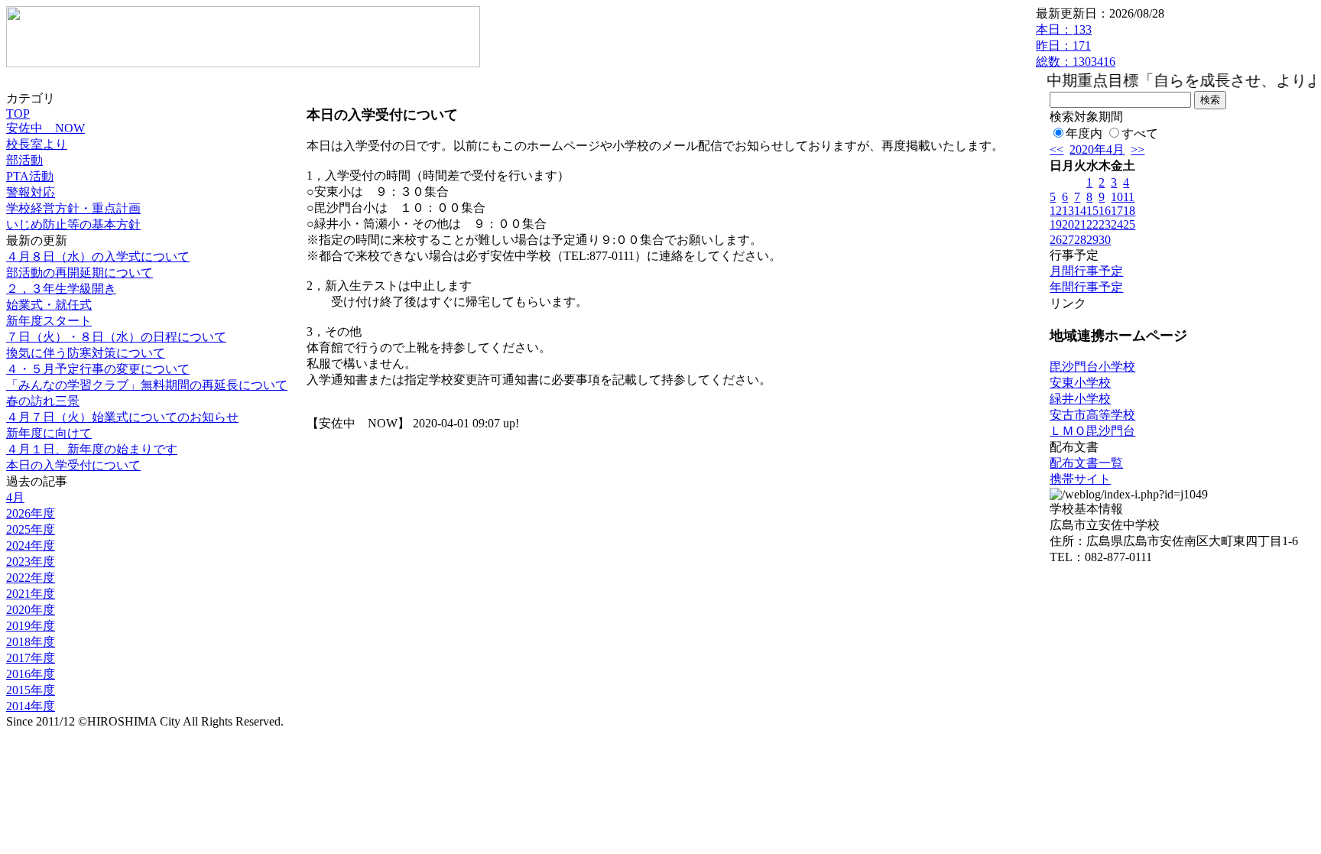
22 (1092, 224)
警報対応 (30, 192)
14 (1080, 210)
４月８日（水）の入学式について (98, 256)
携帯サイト (1080, 478)
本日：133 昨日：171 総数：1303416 (1075, 45)
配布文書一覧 (1086, 462)
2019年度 (30, 625)
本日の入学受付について (73, 465)
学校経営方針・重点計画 (73, 208)
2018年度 (30, 641)
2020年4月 (1097, 149)
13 (1068, 210)
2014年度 (30, 706)
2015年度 (30, 690)
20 (1068, 224)
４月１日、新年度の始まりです (91, 449)
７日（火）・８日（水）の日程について (116, 336)
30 (1105, 239)
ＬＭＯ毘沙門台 (1092, 430)
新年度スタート (49, 320)
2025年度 (30, 529)
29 (1092, 239)
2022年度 (30, 577)
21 (1080, 224)
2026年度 (30, 513)
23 (1105, 224)
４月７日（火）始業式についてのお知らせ (122, 417)
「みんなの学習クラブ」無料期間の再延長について (146, 384)
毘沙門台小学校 (1092, 366)
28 (1080, 239)
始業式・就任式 (49, 304)
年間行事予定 (1086, 287)
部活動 (24, 160)
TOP (18, 113)
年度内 (1084, 133)
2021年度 (30, 593)
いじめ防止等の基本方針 (73, 224)
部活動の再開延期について (79, 272)
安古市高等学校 (1092, 414)
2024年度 (30, 545)
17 (1117, 210)
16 (1105, 210)
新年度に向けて (49, 433)
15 (1092, 210)
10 (1117, 196)
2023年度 (30, 561)
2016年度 (30, 673)
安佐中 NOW (45, 128)
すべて (1139, 133)
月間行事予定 (1086, 271)
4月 (15, 497)
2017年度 (30, 657)
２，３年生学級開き (61, 288)
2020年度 (30, 609)
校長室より (36, 144)
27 (1068, 239)
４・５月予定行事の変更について (98, 368)
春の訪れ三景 (43, 401)
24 (1117, 224)
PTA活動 (30, 176)
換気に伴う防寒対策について (85, 352)
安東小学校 (1080, 382)
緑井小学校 (1080, 398)
